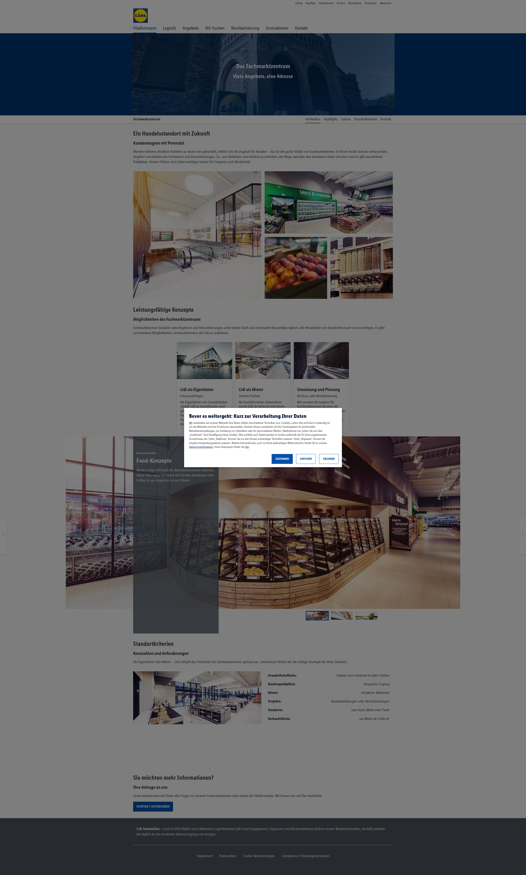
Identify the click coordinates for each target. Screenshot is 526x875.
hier (247, 447)
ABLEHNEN (329, 459)
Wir (191, 423)
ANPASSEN (306, 459)
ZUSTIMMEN (282, 459)
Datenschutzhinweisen (201, 447)
